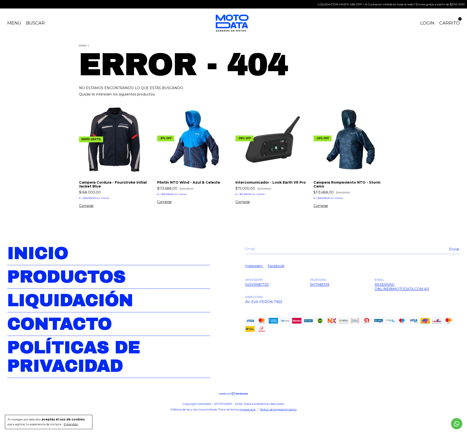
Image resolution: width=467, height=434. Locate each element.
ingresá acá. (247, 409)
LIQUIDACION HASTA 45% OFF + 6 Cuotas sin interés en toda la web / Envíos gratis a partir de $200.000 (383, 4)
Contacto (59, 324)
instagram (254, 266)
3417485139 (319, 284)
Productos (66, 277)
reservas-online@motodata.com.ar (402, 286)
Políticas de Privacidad (73, 356)
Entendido (71, 424)
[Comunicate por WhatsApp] (456, 423)
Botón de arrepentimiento (278, 409)
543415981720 (257, 284)
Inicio (82, 45)
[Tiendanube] (233, 394)
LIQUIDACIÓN (70, 300)
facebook (276, 266)
